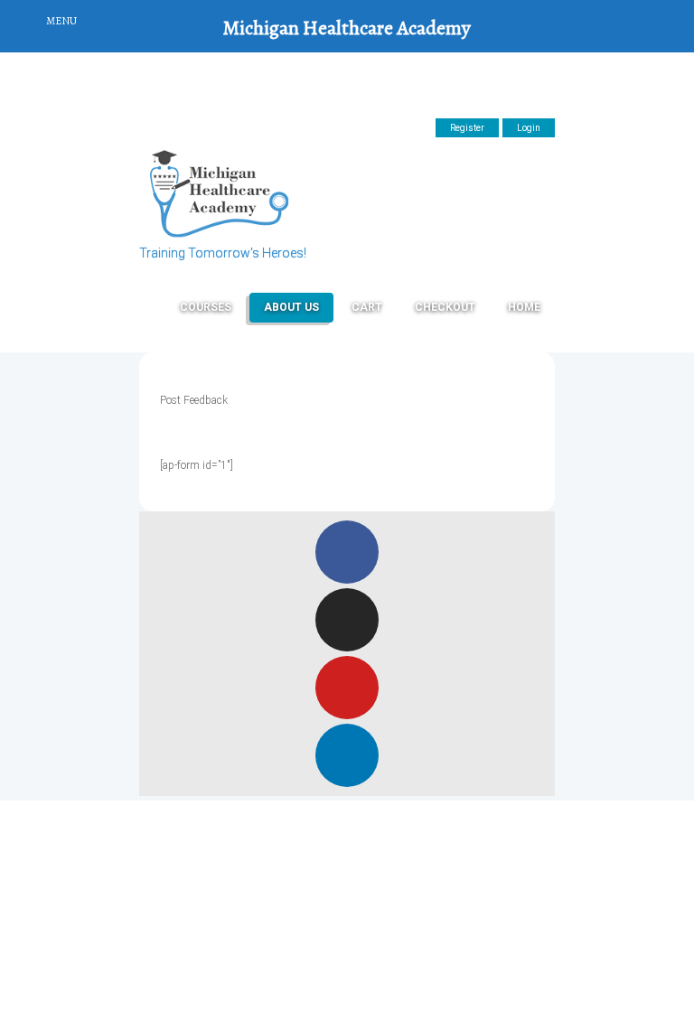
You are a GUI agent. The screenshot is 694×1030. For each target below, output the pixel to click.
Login (528, 128)
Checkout (445, 307)
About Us (291, 307)
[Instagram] (347, 619)
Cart (367, 307)
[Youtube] (347, 687)
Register (467, 128)
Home (524, 307)
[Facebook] (347, 552)
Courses (205, 307)
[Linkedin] (347, 755)
